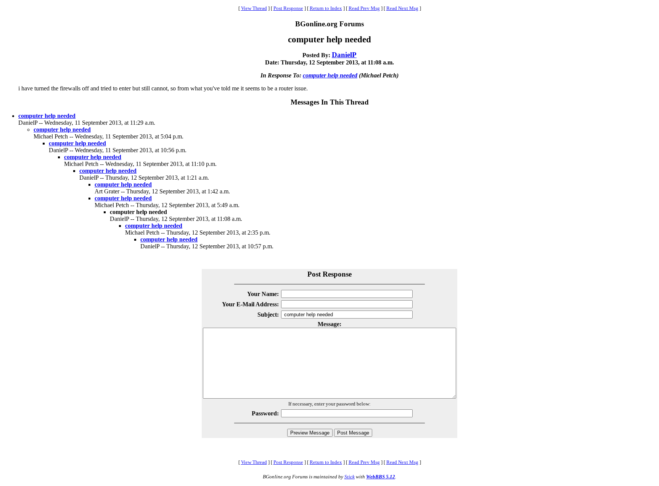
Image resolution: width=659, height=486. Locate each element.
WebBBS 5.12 (380, 477)
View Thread (254, 8)
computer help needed (330, 75)
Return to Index (326, 8)
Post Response (288, 8)
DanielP (344, 55)
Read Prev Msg (364, 8)
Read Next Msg (402, 8)
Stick (349, 477)
